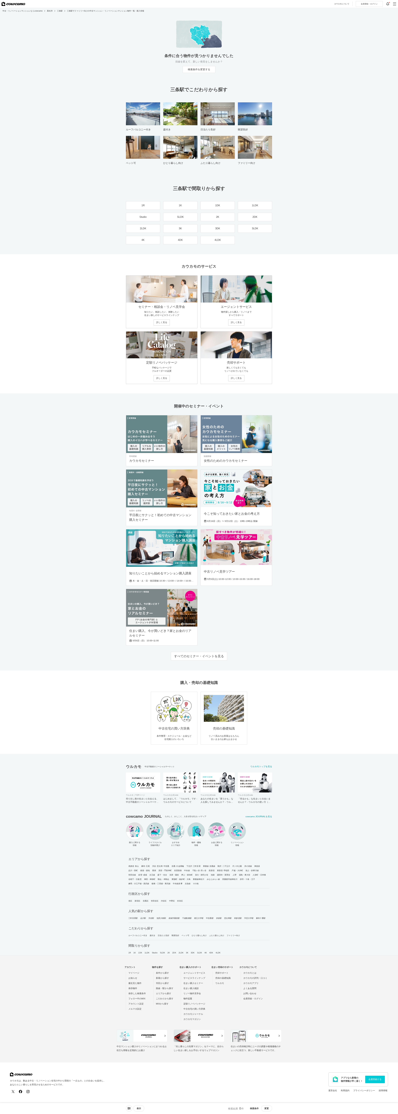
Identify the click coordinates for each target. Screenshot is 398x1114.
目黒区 (145, 901)
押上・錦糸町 (187, 875)
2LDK (181, 953)
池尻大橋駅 (161, 918)
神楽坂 (257, 866)
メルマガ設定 (134, 1009)
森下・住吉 (162, 875)
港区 (130, 901)
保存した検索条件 (137, 993)
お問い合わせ (249, 993)
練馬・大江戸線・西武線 (138, 884)
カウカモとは (249, 973)
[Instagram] (28, 1091)
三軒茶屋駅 (133, 918)
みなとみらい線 (213, 879)
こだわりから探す (164, 998)
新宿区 (137, 901)
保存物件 (132, 988)
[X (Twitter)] (13, 1091)
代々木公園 (237, 866)
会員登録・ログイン (253, 998)
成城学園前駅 (174, 918)
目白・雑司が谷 (201, 875)
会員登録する (375, 1079)
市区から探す (162, 983)
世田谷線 (132, 875)
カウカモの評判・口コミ (255, 978)
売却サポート (221, 973)
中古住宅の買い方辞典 (194, 1009)
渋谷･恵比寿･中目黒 (160, 866)
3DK (192, 953)
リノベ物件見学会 (192, 993)
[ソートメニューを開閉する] (129, 1108)
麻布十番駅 (261, 918)
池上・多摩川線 (252, 870)
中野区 (172, 901)
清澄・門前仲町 (165, 870)
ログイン (369, 4)
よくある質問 (249, 988)
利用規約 (345, 1090)
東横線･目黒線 (209, 866)
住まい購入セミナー (193, 983)
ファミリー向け (233, 935)
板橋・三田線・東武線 (161, 884)
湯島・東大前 (244, 875)
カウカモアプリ (251, 983)
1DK (140, 953)
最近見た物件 (134, 983)
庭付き (152, 935)
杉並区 (180, 901)
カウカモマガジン (192, 1019)
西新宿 (211, 870)
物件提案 (187, 998)
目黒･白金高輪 (178, 866)
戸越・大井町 (237, 870)
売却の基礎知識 (223, 978)
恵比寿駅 (228, 918)
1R (129, 953)
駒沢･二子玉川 (224, 866)
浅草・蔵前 (174, 875)
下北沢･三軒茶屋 (193, 866)
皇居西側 (178, 870)
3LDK (199, 953)
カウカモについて (341, 4)
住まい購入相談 (191, 988)
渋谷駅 (151, 918)
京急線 (187, 884)
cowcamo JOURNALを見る (258, 816)
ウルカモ (219, 983)
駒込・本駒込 (163, 879)
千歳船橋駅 (187, 918)
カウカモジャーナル (193, 1014)
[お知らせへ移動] (387, 4)
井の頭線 (248, 866)
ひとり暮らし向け (199, 935)
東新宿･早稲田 (223, 870)
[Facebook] (20, 1091)
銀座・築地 (145, 870)
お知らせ (132, 978)
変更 (266, 1108)
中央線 (187, 870)
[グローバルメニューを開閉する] (394, 4)
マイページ (133, 973)
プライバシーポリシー (364, 1090)
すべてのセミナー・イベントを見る (199, 656)
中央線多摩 (177, 884)
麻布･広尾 (145, 866)
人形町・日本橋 (259, 875)
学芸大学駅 (249, 918)
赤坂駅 (219, 918)
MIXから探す (162, 1003)
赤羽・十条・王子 (247, 879)
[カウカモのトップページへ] (13, 4)
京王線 (152, 875)
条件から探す (162, 973)
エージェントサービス (194, 973)
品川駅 (143, 918)
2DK (174, 953)
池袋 (213, 875)
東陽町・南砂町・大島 (181, 879)
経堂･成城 (142, 875)
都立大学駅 (199, 918)
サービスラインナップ (194, 978)
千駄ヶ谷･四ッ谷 (199, 870)
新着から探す (162, 978)
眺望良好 (175, 935)
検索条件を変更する (199, 69)
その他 (196, 884)
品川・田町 (133, 870)
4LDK (218, 953)
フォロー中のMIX (136, 998)
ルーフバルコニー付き (137, 935)
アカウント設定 (136, 1003)
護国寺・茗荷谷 (223, 875)
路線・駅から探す (164, 988)
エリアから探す (163, 993)
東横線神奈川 (198, 879)
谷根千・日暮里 (135, 879)
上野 (234, 875)
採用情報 (383, 1090)
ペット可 (185, 935)
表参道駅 (238, 918)
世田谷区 (154, 901)
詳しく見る (161, 322)
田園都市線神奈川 (229, 879)
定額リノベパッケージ (194, 1003)
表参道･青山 (133, 866)
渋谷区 (164, 901)
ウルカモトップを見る (261, 766)
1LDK (147, 953)
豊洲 (154, 870)
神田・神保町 (149, 879)
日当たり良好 (163, 935)
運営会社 (332, 1090)
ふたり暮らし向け (216, 935)
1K (134, 953)
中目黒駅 (209, 918)
